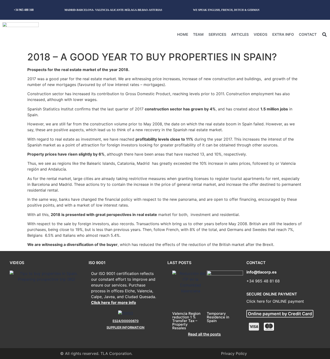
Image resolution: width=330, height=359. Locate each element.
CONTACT (308, 34)
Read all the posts (204, 334)
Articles (240, 34)
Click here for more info (113, 302)
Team (198, 34)
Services (217, 34)
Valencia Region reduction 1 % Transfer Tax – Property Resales (186, 320)
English (303, 10)
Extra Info (283, 34)
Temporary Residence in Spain (218, 317)
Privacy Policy (234, 353)
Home (182, 34)
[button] (324, 34)
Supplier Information (125, 327)
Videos (260, 34)
